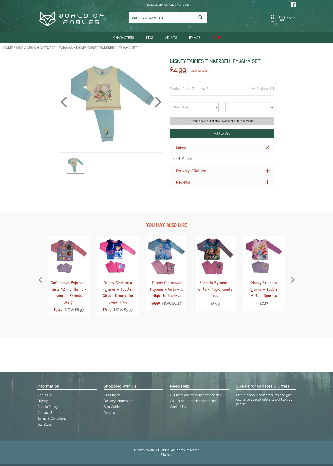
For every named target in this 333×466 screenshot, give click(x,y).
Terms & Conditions (51, 418)
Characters (123, 37)
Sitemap (166, 454)
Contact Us (45, 412)
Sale (216, 37)
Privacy (42, 401)
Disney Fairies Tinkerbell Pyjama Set (106, 48)
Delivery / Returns (191, 171)
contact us (198, 401)
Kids (149, 37)
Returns (109, 412)
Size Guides (112, 407)
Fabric (181, 148)
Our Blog (44, 424)
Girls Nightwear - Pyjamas (49, 48)
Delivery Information (118, 401)
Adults (171, 37)
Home (8, 48)
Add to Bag (222, 133)
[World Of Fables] (71, 25)
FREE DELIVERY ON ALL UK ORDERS (166, 4)
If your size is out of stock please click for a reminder (222, 121)
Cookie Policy (47, 407)
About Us (44, 395)
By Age (194, 37)
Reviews (183, 182)
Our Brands (112, 395)
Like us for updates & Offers (263, 386)
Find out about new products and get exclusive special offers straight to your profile (265, 399)
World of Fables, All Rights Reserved (173, 450)
